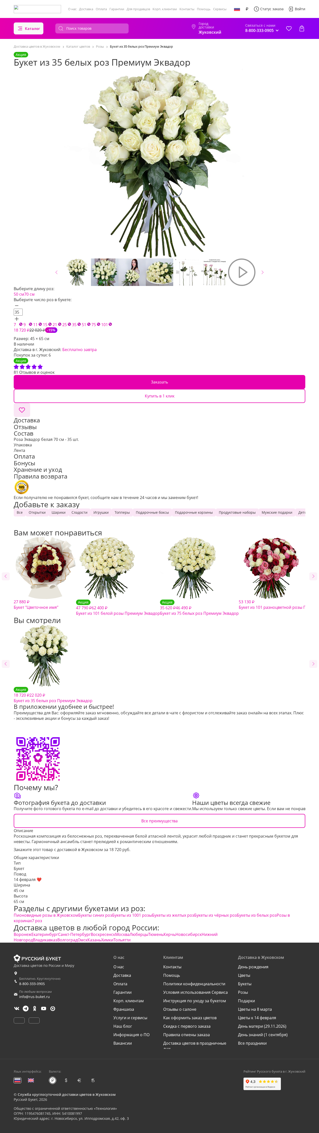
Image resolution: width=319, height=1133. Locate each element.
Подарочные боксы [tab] (152, 512)
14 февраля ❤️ (28, 879)
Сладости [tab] (79, 512)
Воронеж (22, 934)
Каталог (32, 28)
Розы (243, 992)
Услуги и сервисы (130, 1017)
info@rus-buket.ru (34, 996)
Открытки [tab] (37, 512)
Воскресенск (103, 934)
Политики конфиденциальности (194, 984)
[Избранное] (288, 28)
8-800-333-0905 (32, 983)
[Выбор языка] (237, 9)
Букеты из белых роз (257, 915)
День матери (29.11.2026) (262, 1026)
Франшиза (123, 1009)
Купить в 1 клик (159, 396)
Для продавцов (138, 9)
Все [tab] (20, 512)
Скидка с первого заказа (187, 1026)
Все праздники (252, 1043)
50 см (19, 294)
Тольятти (122, 940)
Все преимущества (159, 821)
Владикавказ (45, 940)
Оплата (101, 9)
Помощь (204, 9)
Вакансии (122, 1043)
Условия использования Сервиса (195, 992)
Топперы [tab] (122, 512)
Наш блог (122, 1026)
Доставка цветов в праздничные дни (194, 1045)
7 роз (37, 920)
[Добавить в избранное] (22, 410)
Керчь (169, 934)
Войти (300, 8)
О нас (72, 9)
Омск (82, 940)
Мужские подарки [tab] (277, 512)
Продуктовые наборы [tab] (237, 512)
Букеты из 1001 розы (132, 915)
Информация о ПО (131, 1034)
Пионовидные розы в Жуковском (46, 915)
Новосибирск (188, 934)
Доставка (86, 9)
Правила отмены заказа (186, 1034)
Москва (122, 934)
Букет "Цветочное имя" (36, 604)
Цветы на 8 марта (255, 1009)
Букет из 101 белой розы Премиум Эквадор (118, 608)
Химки (107, 940)
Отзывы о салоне (179, 1009)
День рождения (253, 967)
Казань (94, 940)
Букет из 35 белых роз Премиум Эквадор (53, 695)
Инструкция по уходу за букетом (194, 1001)
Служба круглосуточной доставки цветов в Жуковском (67, 1094)
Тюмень (155, 934)
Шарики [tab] (59, 512)
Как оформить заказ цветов (190, 1017)
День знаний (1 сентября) (263, 1034)
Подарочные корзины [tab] (194, 512)
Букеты (244, 984)
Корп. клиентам (165, 9)
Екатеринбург (44, 934)
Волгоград (67, 940)
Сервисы (220, 9)
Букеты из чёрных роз (215, 915)
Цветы (244, 975)
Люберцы (139, 934)
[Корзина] (301, 28)
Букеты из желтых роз (173, 915)
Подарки (246, 1001)
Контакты (186, 9)
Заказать (159, 382)
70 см (29, 294)
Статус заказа (272, 8)
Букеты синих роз (95, 915)
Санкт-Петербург (74, 934)
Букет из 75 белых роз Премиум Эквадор (199, 608)
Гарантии (116, 9)
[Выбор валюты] (247, 9)
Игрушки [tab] (101, 512)
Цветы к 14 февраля (257, 1017)
